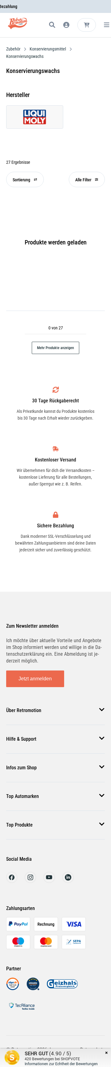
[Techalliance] (21, 1011)
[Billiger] (12, 989)
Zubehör (13, 48)
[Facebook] (11, 881)
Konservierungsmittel (48, 48)
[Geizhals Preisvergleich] (62, 989)
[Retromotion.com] (17, 26)
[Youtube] (49, 881)
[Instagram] (30, 881)
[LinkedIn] (68, 881)
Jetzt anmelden (35, 678)
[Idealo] (33, 989)
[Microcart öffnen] (86, 25)
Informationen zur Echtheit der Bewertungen (61, 1063)
